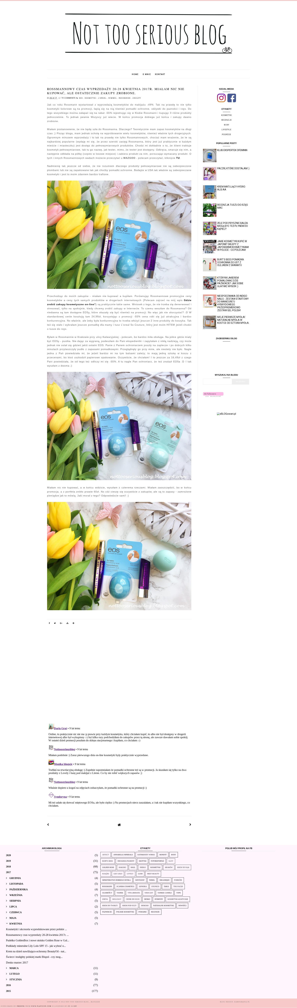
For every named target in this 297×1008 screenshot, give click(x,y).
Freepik (21, 1006)
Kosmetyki (91, 98)
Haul (133, 867)
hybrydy (159, 899)
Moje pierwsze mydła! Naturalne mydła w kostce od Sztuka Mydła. (233, 320)
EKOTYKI (142, 861)
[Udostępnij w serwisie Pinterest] (73, 624)
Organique (164, 880)
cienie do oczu (133, 899)
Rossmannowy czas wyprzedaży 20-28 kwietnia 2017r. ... (37, 934)
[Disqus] (119, 676)
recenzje (226, 120)
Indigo (143, 867)
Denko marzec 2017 (17, 962)
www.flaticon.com (41, 1006)
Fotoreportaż (157, 861)
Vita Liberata (134, 893)
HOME (135, 74)
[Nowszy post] (48, 824)
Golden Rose (108, 867)
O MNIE (147, 74)
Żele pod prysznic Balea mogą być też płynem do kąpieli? (232, 226)
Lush (140, 874)
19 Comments (68, 98)
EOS (81, 98)
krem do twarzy (110, 905)
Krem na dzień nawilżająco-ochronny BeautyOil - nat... (36, 951)
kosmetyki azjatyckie (178, 899)
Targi (166, 886)
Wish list (149, 893)
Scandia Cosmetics (125, 886)
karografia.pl (242, 1002)
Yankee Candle (165, 893)
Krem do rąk (183, 867)
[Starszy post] (190, 824)
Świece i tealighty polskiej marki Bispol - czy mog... (34, 956)
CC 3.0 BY (72, 1006)
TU (178, 158)
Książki (105, 874)
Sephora (143, 886)
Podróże (226, 134)
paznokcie (107, 912)
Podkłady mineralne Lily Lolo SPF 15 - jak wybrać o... (36, 945)
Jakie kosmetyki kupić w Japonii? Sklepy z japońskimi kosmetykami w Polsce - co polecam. (233, 245)
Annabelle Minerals (123, 855)
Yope (178, 893)
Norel (152, 880)
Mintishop (140, 880)
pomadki (142, 912)
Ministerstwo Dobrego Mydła (116, 880)
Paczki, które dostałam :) (233, 168)
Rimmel (113, 98)
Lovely (130, 874)
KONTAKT (160, 74)
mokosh (144, 905)
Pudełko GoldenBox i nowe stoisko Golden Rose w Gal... (37, 940)
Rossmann (125, 98)
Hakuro (122, 867)
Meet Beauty (153, 874)
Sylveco (155, 886)
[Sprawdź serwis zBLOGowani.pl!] (226, 413)
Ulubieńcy (107, 893)
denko (147, 899)
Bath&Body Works (146, 855)
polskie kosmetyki (125, 912)
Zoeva (105, 899)
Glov (171, 861)
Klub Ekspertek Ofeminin (232, 150)
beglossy (116, 899)
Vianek (120, 893)
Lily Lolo (118, 874)
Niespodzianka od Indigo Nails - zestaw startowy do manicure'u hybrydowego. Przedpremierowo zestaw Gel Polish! (233, 303)
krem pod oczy (129, 905)
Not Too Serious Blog (78, 1002)
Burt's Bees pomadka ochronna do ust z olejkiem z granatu (230, 262)
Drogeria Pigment (126, 861)
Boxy (226, 125)
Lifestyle (226, 130)
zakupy (137, 98)
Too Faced (178, 886)
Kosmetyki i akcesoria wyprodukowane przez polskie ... (36, 929)
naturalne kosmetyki (163, 905)
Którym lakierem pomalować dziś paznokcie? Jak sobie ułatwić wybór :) (230, 282)
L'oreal (102, 98)
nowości (182, 905)
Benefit (163, 855)
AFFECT (105, 855)
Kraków (169, 867)
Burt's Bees (107, 861)
